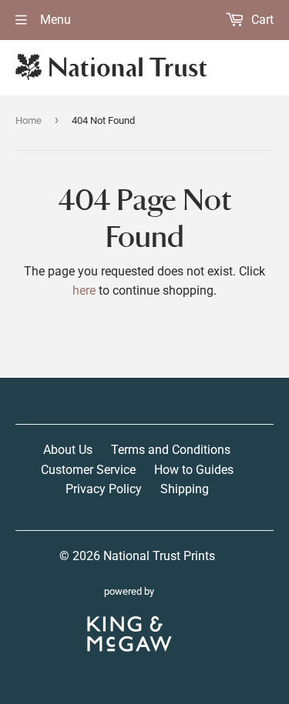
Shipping (184, 489)
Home (28, 120)
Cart (261, 19)
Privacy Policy (104, 489)
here (84, 290)
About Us (67, 449)
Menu (54, 19)
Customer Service (88, 469)
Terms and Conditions (170, 449)
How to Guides (194, 469)
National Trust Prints (159, 556)
